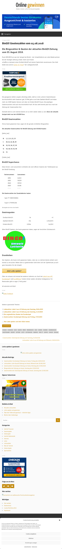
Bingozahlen (30, 330)
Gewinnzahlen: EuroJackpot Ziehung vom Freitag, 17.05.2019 (23, 317)
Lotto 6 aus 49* (47, 276)
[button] (59, 520)
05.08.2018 (10, 330)
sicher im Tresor (19, 65)
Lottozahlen (6, 326)
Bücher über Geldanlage (11, 415)
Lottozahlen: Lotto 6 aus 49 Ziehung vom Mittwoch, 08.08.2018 (40, 340)
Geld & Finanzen (8, 429)
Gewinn (40, 330)
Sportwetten (7, 450)
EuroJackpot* (6, 279)
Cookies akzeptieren (31, 534)
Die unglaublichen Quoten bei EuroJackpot (17, 314)
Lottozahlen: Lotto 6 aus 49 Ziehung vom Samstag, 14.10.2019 (23, 312)
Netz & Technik (8, 446)
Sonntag (35, 332)
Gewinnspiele (8, 431)
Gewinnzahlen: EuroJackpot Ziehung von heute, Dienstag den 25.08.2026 (25, 366)
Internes (6, 438)
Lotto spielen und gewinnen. (12, 410)
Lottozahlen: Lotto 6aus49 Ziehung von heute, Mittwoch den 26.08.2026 (24, 363)
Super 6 (46, 332)
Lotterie (18, 332)
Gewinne (45, 330)
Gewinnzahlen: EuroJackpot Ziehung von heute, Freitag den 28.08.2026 (24, 361)
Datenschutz (34, 546)
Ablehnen (31, 538)
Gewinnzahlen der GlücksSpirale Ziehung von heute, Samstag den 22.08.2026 (26, 370)
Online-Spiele (7, 448)
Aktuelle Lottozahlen (10, 408)
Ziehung (56, 332)
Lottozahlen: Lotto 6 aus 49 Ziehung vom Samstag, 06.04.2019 (23, 309)
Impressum (7, 510)
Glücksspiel (7, 434)
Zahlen (51, 332)
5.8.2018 (20, 330)
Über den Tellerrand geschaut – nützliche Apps (17, 412)
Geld (36, 330)
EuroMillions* (17, 279)
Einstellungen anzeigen (31, 543)
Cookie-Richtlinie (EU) (10, 508)
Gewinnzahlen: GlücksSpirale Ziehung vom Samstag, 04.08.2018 (21, 338)
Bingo (24, 330)
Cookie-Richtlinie (27, 546)
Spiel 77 (41, 332)
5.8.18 (15, 330)
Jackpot (13, 332)
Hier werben (7, 503)
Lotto (22, 332)
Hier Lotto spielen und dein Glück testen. (17, 321)
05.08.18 (4, 330)
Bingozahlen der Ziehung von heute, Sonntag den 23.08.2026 (21, 368)
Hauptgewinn (6, 332)
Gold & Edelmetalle (9, 436)
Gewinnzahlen (52, 330)
